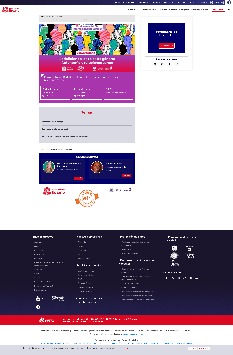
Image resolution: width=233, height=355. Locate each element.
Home (42, 16)
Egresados (130, 2)
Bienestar (173, 10)
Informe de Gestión (98, 343)
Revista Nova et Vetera (44, 282)
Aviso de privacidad (129, 253)
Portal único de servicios (91, 321)
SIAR (185, 2)
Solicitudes (126, 249)
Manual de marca (41, 290)
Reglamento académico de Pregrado (136, 295)
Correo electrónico (85, 275)
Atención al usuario (197, 2)
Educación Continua (86, 250)
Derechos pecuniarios (130, 283)
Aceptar (192, 348)
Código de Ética (167, 343)
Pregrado (82, 242)
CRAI (177, 2)
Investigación (184, 10)
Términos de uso (70, 321)
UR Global (163, 10)
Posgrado (82, 246)
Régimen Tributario (133, 343)
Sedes (37, 277)
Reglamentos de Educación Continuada (137, 300)
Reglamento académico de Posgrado (137, 291)
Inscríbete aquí (166, 46)
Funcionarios (168, 2)
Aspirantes (119, 2)
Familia (37, 246)
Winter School (84, 258)
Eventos (50, 16)
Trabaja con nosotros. (44, 297)
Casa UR (38, 269)
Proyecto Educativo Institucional (74, 343)
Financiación (218, 10)
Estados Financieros (150, 343)
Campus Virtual (84, 283)
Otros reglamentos (129, 287)
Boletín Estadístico (116, 343)
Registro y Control (85, 287)
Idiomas (81, 254)
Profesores (155, 2)
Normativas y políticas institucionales (89, 300)
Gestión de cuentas (86, 271)
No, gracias (203, 348)
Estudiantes (143, 2)
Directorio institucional (43, 286)
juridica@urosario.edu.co (133, 334)
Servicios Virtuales (85, 291)
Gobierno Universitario (50, 343)
